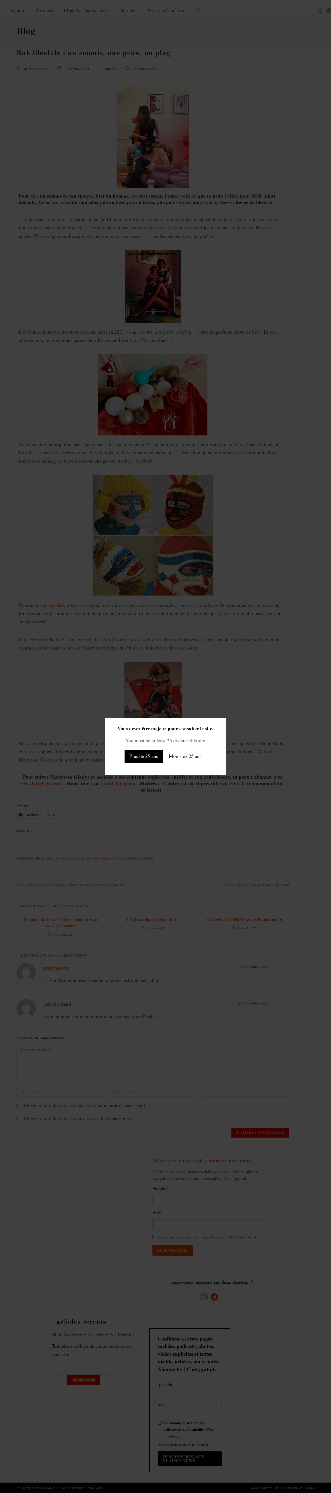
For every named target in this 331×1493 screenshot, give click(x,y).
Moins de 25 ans (185, 756)
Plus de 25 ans (143, 756)
